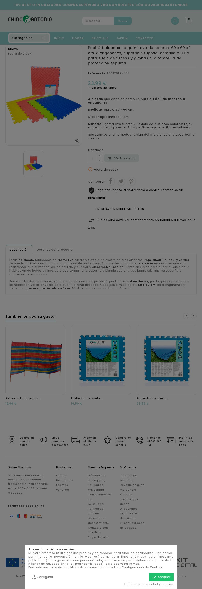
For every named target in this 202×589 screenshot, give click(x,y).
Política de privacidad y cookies (149, 584)
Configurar (42, 577)
